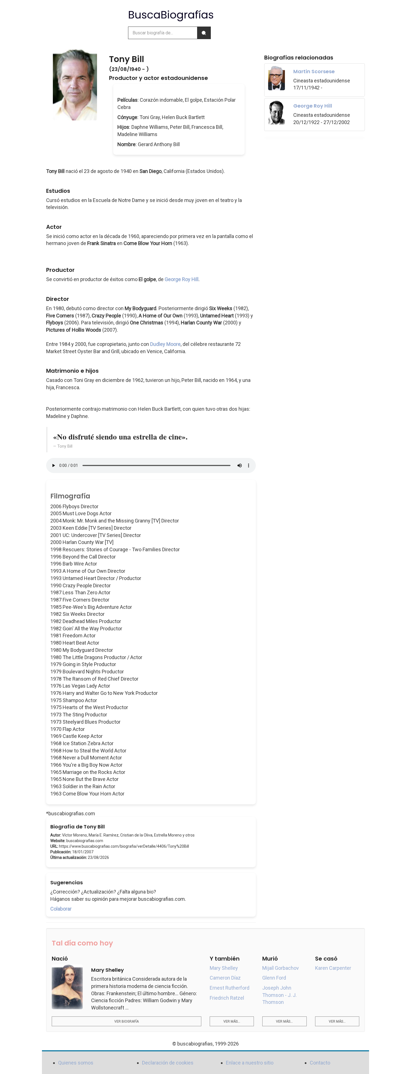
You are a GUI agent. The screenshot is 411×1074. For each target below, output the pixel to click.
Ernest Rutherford (229, 988)
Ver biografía (126, 1021)
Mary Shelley (224, 968)
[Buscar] (204, 33)
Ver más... (231, 1021)
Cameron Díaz (225, 978)
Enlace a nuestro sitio (249, 1063)
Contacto (320, 1063)
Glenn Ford (274, 978)
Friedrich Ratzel (227, 998)
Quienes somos (75, 1063)
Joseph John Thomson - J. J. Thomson (279, 995)
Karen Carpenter (333, 968)
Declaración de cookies (167, 1063)
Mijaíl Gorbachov (280, 968)
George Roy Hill (182, 279)
